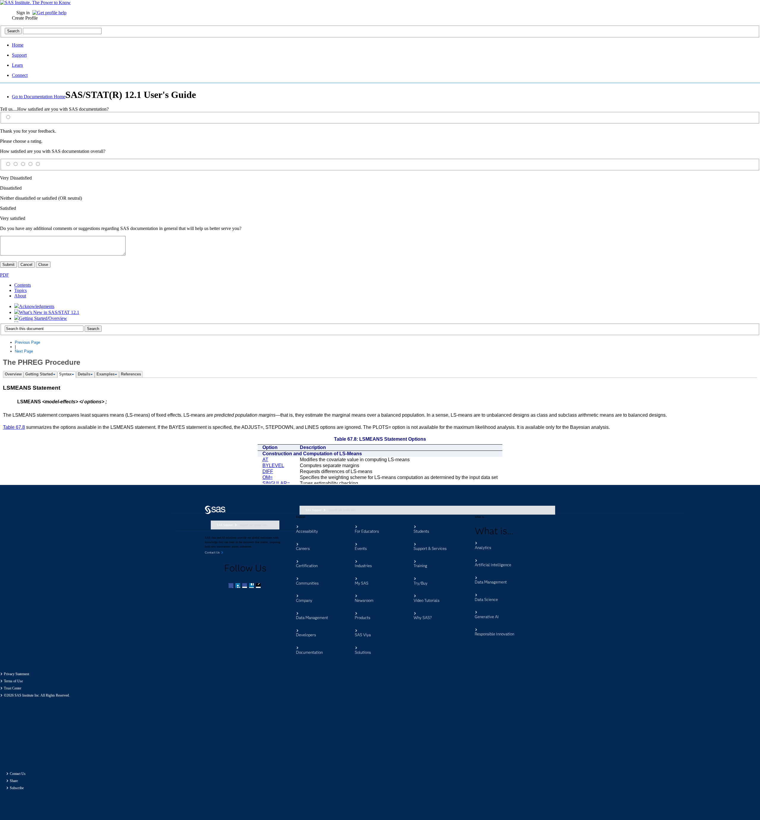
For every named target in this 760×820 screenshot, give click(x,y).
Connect (20, 75)
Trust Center (12, 688)
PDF (4, 274)
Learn (17, 65)
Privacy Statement (16, 674)
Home (17, 44)
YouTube (252, 586)
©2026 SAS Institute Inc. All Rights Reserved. (37, 695)
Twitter (238, 586)
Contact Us (18, 774)
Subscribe (17, 788)
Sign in (23, 12)
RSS (259, 586)
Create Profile (25, 17)
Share (14, 781)
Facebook (232, 586)
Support (19, 55)
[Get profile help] (51, 12)
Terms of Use (13, 681)
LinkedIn (245, 586)
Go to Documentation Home (38, 96)
